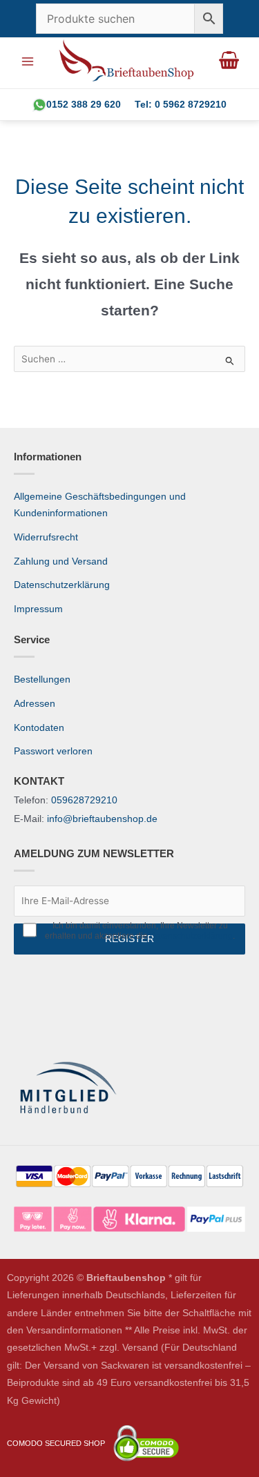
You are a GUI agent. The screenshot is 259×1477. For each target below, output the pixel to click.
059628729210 (84, 800)
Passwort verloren (53, 751)
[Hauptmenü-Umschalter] (27, 61)
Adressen (34, 703)
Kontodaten (39, 728)
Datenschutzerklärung (62, 585)
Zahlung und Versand (61, 561)
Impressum (38, 609)
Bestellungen (42, 679)
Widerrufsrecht (46, 537)
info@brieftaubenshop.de (102, 819)
